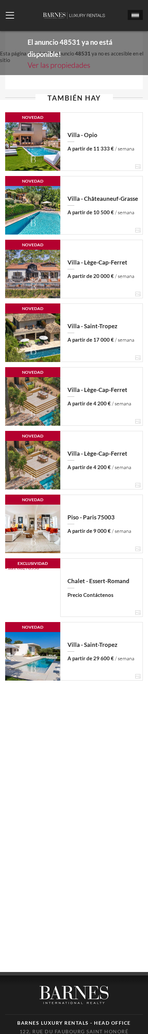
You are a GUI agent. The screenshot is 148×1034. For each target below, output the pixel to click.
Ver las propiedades (59, 65)
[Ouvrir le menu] (9, 15)
